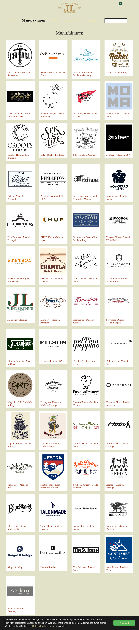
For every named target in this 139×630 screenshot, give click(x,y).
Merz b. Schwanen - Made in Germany (83, 74)
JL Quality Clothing (17, 319)
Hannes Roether (48, 567)
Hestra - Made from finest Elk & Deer (50, 486)
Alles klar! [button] (124, 623)
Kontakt (71, 20)
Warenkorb (114, 3)
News (54, 20)
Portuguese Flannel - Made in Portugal (50, 404)
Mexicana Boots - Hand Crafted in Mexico (85, 197)
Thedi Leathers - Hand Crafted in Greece (18, 115)
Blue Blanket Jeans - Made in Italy (17, 527)
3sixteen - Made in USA (118, 154)
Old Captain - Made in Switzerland (18, 74)
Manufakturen (33, 20)
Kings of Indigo (15, 567)
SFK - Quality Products (52, 154)
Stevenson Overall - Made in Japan (116, 321)
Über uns (90, 20)
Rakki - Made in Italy (117, 72)
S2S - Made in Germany (85, 154)
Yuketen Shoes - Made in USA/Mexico (118, 239)
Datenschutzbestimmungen (45, 626)
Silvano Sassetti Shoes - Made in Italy (118, 280)
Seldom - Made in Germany (16, 610)
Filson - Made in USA (51, 361)
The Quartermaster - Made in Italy (50, 445)
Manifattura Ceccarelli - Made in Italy (85, 239)
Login (128, 3)
